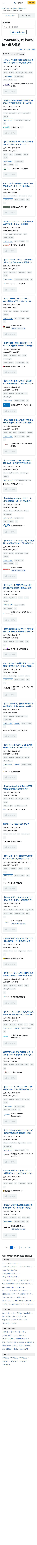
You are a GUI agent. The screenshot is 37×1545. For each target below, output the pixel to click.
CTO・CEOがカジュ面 (9, 1342)
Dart (24, 1316)
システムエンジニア (8, 1297)
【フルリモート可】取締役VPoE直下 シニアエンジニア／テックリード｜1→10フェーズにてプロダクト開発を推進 (18, 860)
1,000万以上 (6, 1365)
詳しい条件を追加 (18, 32)
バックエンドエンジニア (10, 1267)
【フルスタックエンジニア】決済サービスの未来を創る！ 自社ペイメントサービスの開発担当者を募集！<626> (18, 383)
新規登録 (31, 3)
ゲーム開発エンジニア (24, 1294)
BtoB (20, 1346)
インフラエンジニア (26, 1267)
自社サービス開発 (7, 1339)
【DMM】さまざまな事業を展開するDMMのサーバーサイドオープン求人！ (17, 1208)
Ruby (9, 1316)
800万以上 (14, 1361)
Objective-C (6, 1320)
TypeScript (6, 1323)
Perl (3, 1316)
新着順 (33, 49)
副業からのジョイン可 (21, 1349)
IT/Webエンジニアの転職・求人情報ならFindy (14, 8)
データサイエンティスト (21, 1291)
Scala (14, 1320)
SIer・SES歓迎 (7, 1349)
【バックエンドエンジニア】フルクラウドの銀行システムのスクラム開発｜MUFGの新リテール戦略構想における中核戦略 (18, 424)
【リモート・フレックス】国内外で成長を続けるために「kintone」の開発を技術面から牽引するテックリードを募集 (18, 976)
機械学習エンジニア (13, 1284)
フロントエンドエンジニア (10, 1263)
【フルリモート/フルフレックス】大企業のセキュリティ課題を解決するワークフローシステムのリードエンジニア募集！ (18, 1090)
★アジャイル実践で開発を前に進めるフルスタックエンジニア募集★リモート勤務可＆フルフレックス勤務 (18, 63)
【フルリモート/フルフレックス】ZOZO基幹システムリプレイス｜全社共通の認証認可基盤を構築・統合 (18, 301)
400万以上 (5, 1358)
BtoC (14, 1346)
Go (14, 1316)
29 (21, 1248)
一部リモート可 (7, 1332)
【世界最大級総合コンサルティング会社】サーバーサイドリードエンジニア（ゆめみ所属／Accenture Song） (18, 631)
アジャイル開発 (7, 1335)
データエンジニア (14, 1304)
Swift (19, 1316)
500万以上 (14, 1358)
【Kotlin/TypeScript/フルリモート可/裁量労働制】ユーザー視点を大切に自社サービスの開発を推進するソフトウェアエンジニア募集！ (18, 502)
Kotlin (14, 1323)
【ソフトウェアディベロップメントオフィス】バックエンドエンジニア (18, 143)
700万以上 (5, 1361)
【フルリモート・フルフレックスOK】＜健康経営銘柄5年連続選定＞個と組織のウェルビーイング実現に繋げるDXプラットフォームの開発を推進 (18, 1134)
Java (3, 1313)
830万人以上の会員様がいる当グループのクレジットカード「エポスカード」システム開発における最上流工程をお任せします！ (18, 187)
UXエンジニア (6, 1291)
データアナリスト (28, 1304)
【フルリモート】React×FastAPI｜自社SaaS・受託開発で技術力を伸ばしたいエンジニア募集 (18, 463)
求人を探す (11, 16)
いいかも (11, 91)
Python (19, 1313)
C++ (9, 1313)
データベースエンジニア (9, 1277)
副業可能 (29, 1342)
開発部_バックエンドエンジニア (16, 824)
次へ (29, 1248)
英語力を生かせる (21, 1339)
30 (25, 1248)
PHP (25, 1320)
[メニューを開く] (3, 3)
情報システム (21, 1297)
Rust (20, 1320)
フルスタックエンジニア (10, 1280)
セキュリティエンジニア (9, 1270)
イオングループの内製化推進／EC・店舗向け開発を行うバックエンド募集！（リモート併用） (18, 666)
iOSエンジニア (26, 1284)
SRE (3, 1284)
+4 (15, 80)
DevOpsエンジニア (26, 1280)
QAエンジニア (21, 1287)
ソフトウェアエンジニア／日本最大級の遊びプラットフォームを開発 (18, 222)
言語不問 (27, 1346)
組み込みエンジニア (8, 1294)
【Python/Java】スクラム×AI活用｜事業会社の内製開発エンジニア (18, 787)
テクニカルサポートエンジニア (22, 1301)
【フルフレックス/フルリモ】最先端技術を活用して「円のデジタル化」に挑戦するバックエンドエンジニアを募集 (18, 748)
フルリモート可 (19, 1332)
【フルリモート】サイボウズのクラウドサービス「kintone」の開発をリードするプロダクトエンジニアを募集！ (18, 262)
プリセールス (6, 1301)
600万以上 (23, 1358)
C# (13, 1313)
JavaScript (27, 1313)
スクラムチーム (19, 1335)
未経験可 (21, 1342)
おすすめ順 (27, 49)
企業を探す (28, 16)
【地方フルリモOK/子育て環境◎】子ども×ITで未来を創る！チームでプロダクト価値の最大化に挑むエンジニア (18, 103)
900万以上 (23, 1361)
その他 (4, 1304)
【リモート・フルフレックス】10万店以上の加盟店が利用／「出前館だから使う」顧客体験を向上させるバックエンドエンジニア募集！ (18, 544)
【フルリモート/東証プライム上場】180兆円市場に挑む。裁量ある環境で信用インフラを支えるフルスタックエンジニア (18, 589)
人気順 (20, 49)
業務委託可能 (6, 1346)
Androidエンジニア (8, 1287)
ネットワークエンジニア (10, 1273)
